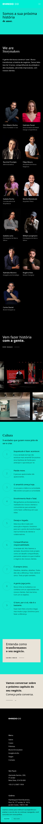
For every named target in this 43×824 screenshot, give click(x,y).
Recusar (17, 819)
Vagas (10, 756)
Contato (11, 760)
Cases (10, 743)
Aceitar (6, 819)
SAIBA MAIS (11, 658)
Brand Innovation (15, 750)
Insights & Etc (13, 753)
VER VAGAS (8, 347)
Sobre (10, 739)
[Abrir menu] (38, 4)
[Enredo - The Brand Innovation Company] (18, 722)
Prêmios (11, 746)
